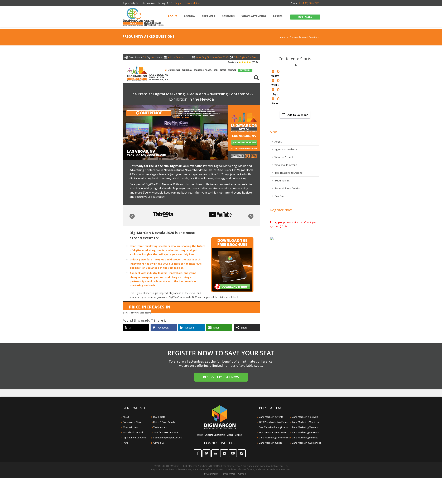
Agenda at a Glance (286, 149)
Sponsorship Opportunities (167, 437)
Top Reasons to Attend (288, 172)
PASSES (277, 16)
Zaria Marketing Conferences (274, 437)
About (278, 141)
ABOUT (172, 16)
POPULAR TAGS (271, 408)
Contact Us (159, 442)
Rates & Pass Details (287, 188)
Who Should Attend (286, 165)
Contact (242, 473)
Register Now (281, 210)
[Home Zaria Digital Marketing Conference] (133, 17)
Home (282, 37)
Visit (273, 132)
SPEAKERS (208, 16)
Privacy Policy (211, 473)
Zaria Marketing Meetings (305, 422)
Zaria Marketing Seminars (305, 432)
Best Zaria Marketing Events (273, 427)
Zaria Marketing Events (271, 416)
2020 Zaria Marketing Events (274, 422)
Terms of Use (228, 473)
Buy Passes (282, 196)
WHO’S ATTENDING (254, 16)
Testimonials (282, 180)
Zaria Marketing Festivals (305, 416)
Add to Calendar (297, 114)
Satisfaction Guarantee (165, 432)
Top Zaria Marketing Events (273, 432)
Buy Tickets (159, 416)
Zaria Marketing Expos (270, 442)
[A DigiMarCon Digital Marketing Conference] (220, 428)
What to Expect (284, 157)
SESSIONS (228, 16)
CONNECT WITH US (219, 443)
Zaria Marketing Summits (305, 437)
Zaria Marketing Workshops (306, 442)
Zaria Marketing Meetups (305, 427)
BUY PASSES (305, 17)
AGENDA (189, 16)
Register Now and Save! (188, 3)
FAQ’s (125, 442)
